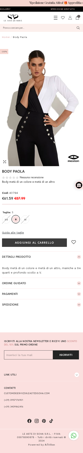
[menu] (55, 18)
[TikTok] (51, 421)
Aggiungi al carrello (34, 242)
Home (6, 37)
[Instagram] (37, 421)
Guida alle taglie (13, 232)
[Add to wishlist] (74, 242)
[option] (41, 104)
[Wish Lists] (63, 18)
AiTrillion (50, 444)
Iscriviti (65, 354)
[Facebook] (29, 421)
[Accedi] (70, 18)
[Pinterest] (44, 421)
